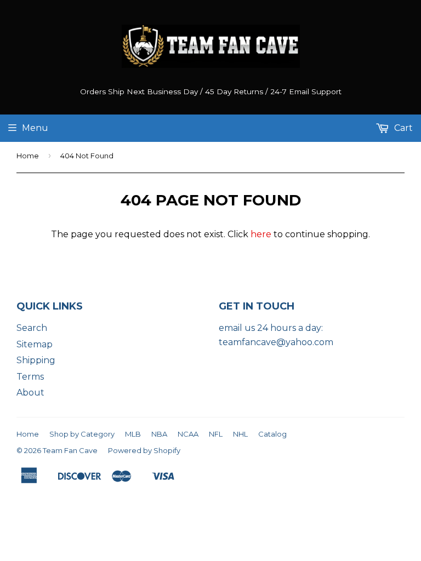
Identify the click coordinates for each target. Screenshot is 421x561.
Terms (30, 376)
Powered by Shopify (144, 450)
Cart (402, 128)
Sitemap (34, 344)
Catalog (272, 434)
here (261, 234)
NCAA (188, 434)
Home (27, 155)
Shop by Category (82, 434)
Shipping (35, 360)
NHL (240, 434)
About (30, 392)
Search (31, 328)
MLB (133, 434)
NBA (159, 434)
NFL (216, 434)
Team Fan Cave (70, 450)
